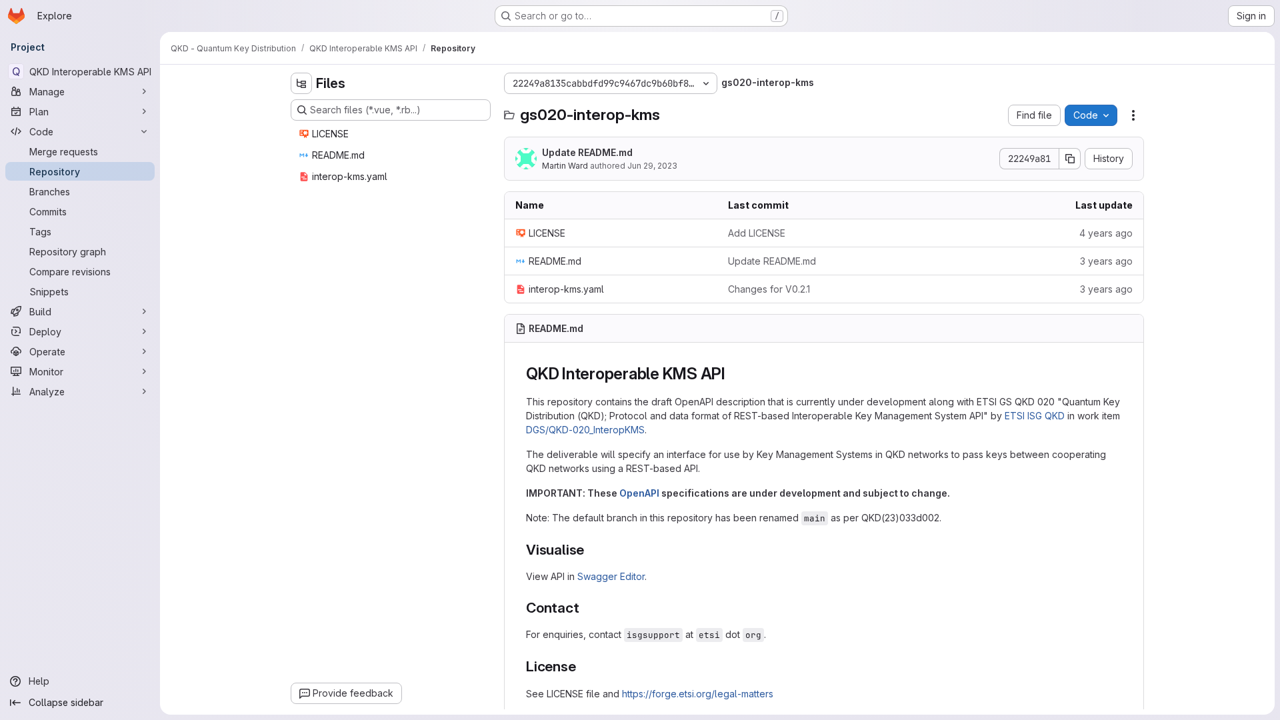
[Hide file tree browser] (301, 83)
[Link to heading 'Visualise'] (591, 549)
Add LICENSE (756, 233)
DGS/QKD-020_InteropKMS (585, 429)
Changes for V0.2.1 (769, 289)
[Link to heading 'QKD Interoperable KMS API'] (734, 373)
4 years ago (1106, 233)
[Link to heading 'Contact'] (587, 607)
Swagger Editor (611, 576)
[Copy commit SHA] (1070, 158)
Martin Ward (565, 166)
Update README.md (587, 152)
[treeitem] (392, 134)
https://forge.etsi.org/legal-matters (697, 693)
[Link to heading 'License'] (583, 666)
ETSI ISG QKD (1035, 415)
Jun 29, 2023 (652, 166)
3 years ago (1106, 261)
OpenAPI (639, 493)
